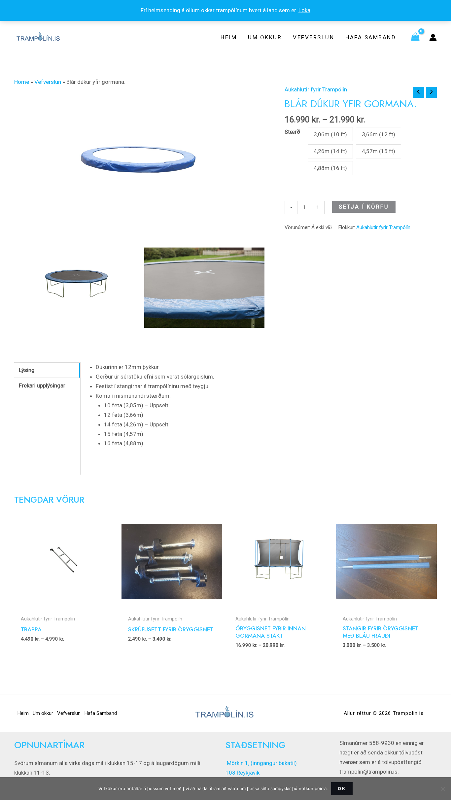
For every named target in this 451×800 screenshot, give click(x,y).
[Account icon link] (433, 37)
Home (21, 82)
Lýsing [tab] (27, 370)
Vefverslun (47, 82)
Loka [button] (304, 10)
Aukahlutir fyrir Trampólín (316, 89)
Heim (23, 713)
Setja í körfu (364, 206)
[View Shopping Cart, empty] (415, 37)
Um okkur (43, 713)
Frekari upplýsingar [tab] (42, 385)
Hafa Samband (101, 713)
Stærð (292, 131)
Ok (342, 788)
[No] (442, 788)
